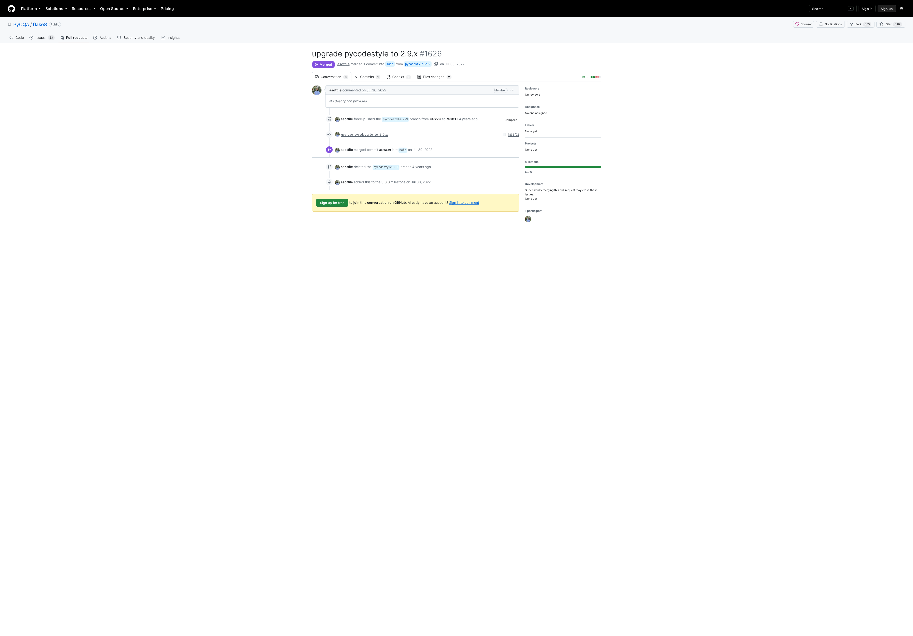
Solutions (54, 8)
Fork (862, 24)
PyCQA (21, 24)
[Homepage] (11, 8)
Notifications (833, 24)
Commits (372, 77)
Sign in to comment (464, 202)
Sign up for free (332, 203)
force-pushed (364, 119)
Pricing (167, 8)
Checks (403, 77)
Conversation (336, 77)
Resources (82, 8)
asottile (343, 64)
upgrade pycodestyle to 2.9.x (364, 134)
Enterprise (142, 8)
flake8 (40, 24)
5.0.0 (385, 182)
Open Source (112, 8)
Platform (29, 8)
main (390, 64)
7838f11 (513, 134)
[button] (512, 90)
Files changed (439, 77)
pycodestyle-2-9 (417, 64)
